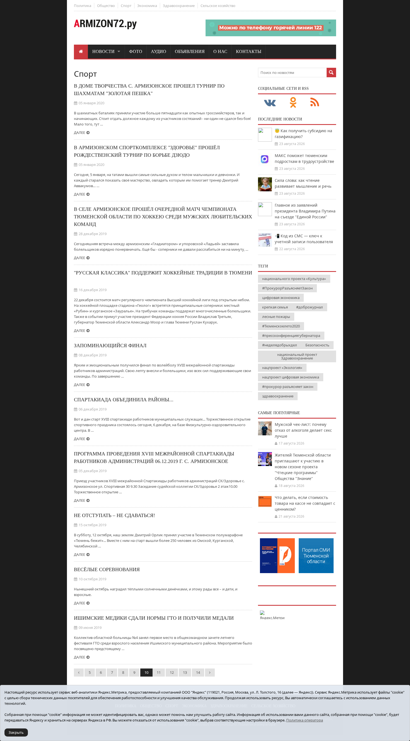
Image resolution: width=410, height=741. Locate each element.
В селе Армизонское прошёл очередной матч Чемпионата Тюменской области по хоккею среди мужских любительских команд (163, 216)
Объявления (190, 51)
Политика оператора (304, 720)
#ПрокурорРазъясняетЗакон (287, 288)
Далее (79, 132)
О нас (220, 51)
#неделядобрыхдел (279, 344)
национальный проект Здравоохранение (297, 356)
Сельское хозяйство (218, 5)
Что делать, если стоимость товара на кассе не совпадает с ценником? (305, 503)
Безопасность (317, 344)
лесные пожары (276, 316)
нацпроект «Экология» (282, 367)
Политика (82, 5)
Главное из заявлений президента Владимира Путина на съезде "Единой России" (305, 210)
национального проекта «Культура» (294, 278)
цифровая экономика (281, 297)
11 (159, 672)
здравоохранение (277, 396)
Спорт (126, 5)
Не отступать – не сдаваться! (114, 515)
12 (172, 672)
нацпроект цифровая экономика (290, 377)
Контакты (248, 51)
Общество (106, 5)
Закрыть (16, 732)
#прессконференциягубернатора (291, 335)
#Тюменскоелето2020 (281, 326)
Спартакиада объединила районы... (123, 399)
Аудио (158, 51)
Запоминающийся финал (110, 345)
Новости (103, 51)
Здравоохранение (179, 5)
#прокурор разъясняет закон (287, 386)
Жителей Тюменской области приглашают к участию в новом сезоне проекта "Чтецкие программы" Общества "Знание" (303, 466)
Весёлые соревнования (107, 569)
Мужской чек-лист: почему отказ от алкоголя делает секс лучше (303, 430)
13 (185, 672)
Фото (135, 51)
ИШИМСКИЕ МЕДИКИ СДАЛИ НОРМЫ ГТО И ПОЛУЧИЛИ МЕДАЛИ (154, 618)
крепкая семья (275, 307)
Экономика (147, 5)
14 (198, 672)
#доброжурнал (309, 307)
